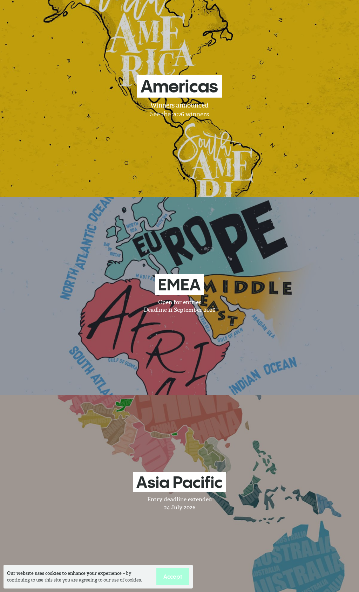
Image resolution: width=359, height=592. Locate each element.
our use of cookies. (122, 580)
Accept (172, 576)
